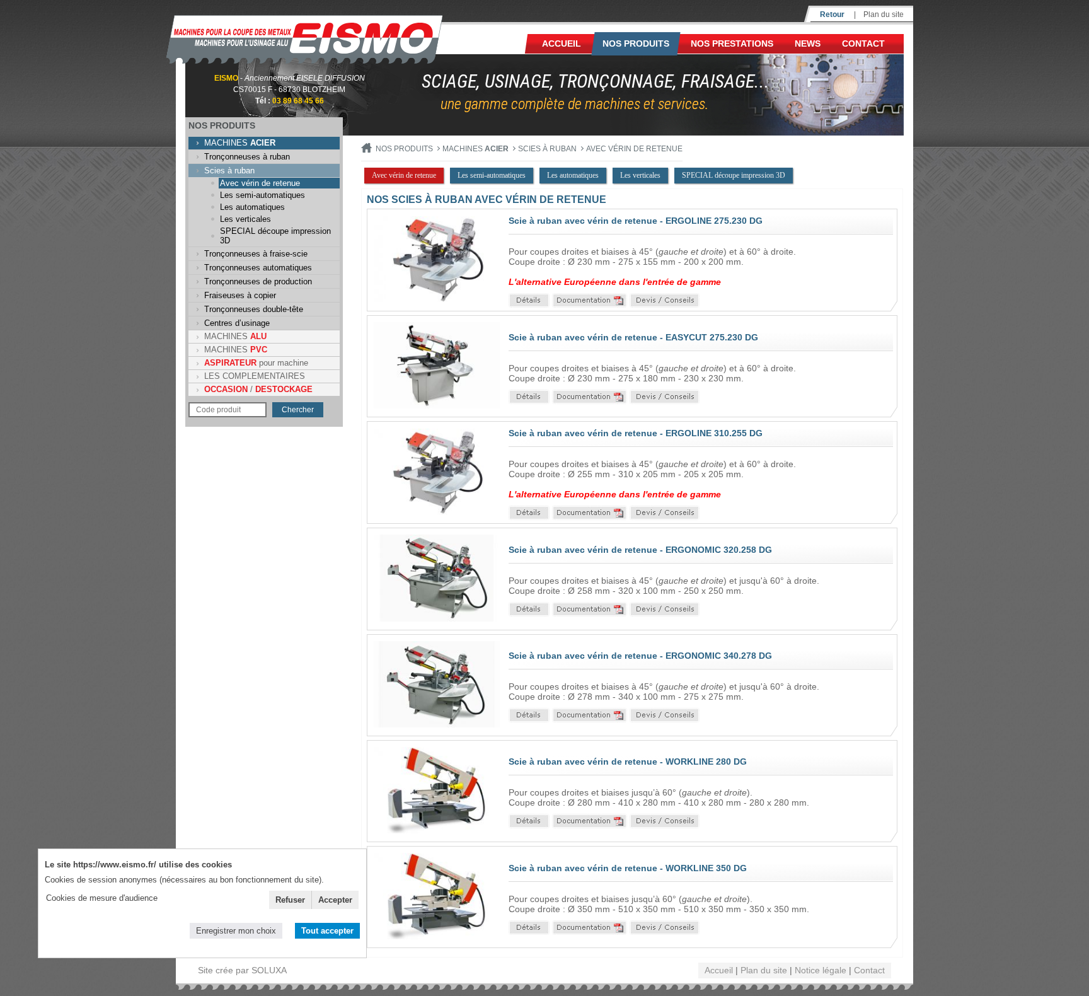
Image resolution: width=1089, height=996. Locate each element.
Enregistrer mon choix (236, 930)
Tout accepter (327, 930)
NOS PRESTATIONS (732, 43)
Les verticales (245, 219)
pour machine (256, 363)
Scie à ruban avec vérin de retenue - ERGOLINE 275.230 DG (636, 221)
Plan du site (883, 14)
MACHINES (239, 143)
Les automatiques (252, 207)
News (808, 43)
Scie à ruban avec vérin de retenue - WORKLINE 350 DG (628, 868)
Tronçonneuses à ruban (247, 156)
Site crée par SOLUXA (242, 970)
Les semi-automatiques (262, 195)
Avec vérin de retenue (260, 183)
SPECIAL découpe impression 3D (275, 235)
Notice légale (820, 970)
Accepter (335, 900)
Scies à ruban (229, 170)
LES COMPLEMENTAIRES (254, 376)
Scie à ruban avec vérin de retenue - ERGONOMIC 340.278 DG (640, 656)
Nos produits (635, 43)
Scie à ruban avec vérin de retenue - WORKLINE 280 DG (628, 761)
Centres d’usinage (237, 323)
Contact (863, 43)
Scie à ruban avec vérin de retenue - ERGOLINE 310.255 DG (636, 433)
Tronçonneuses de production (258, 281)
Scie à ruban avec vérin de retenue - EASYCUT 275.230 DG (633, 337)
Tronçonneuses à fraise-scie (256, 253)
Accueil (561, 43)
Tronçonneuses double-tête (253, 309)
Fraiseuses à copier (240, 295)
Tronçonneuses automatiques (258, 267)
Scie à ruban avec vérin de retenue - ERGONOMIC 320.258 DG (640, 550)
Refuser (290, 900)
